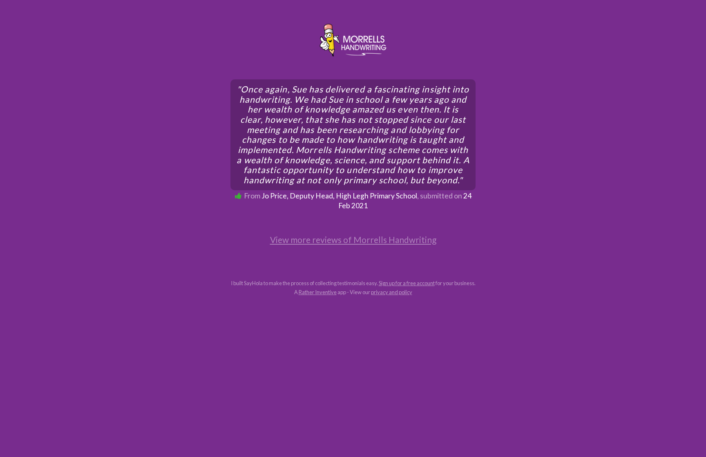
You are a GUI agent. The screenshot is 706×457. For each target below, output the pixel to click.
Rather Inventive (318, 292)
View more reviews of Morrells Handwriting (353, 239)
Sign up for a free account (407, 283)
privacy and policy (391, 292)
